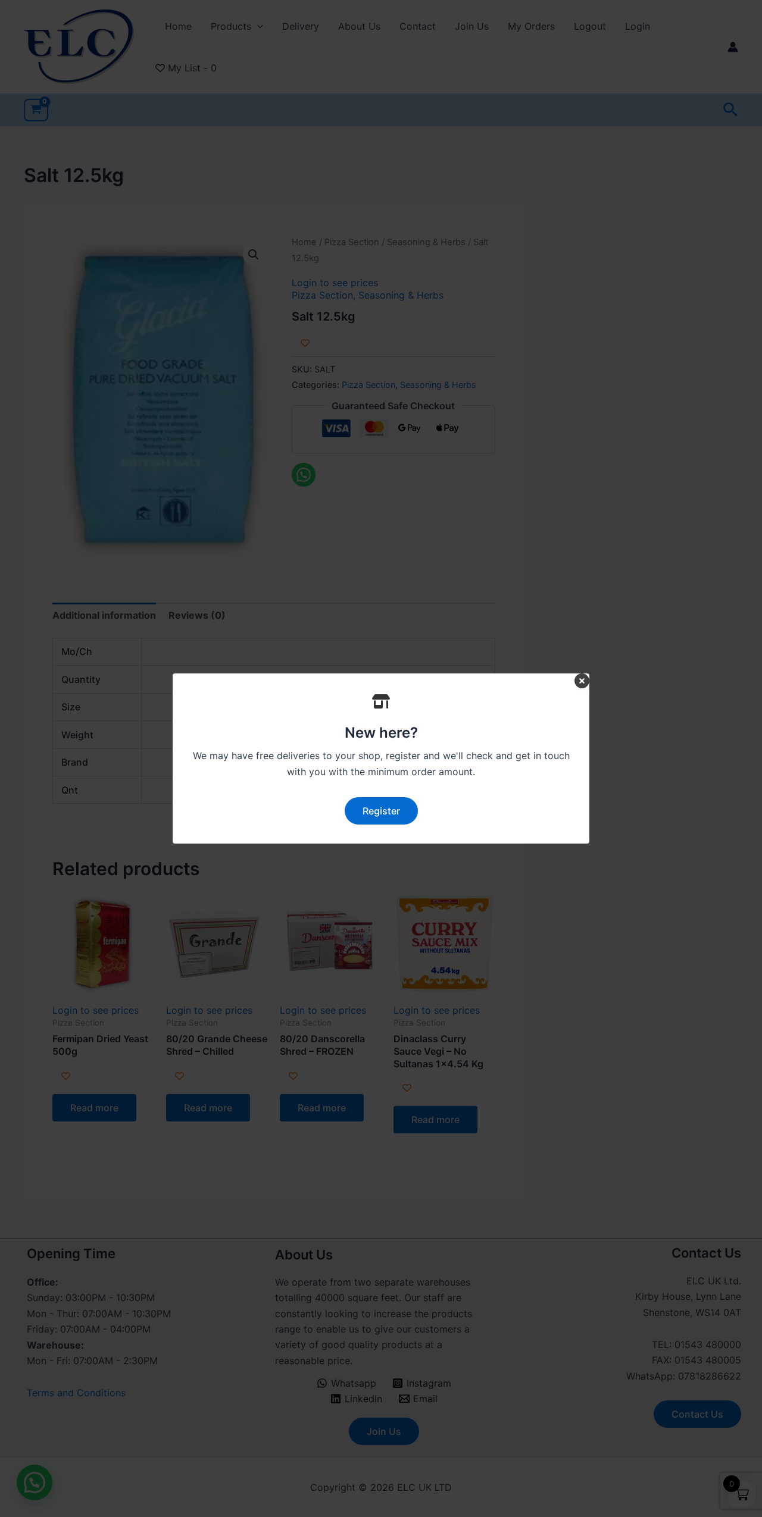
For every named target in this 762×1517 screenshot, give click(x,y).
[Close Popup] (581, 681)
